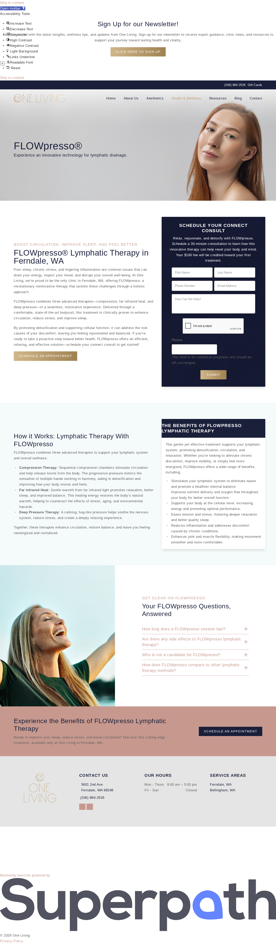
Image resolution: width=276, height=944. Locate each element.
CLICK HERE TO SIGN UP (138, 51)
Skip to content (12, 3)
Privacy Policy (11, 941)
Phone (177, 340)
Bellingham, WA (222, 790)
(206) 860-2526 (235, 85)
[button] (12, 8)
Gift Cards (255, 85)
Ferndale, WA (221, 784)
